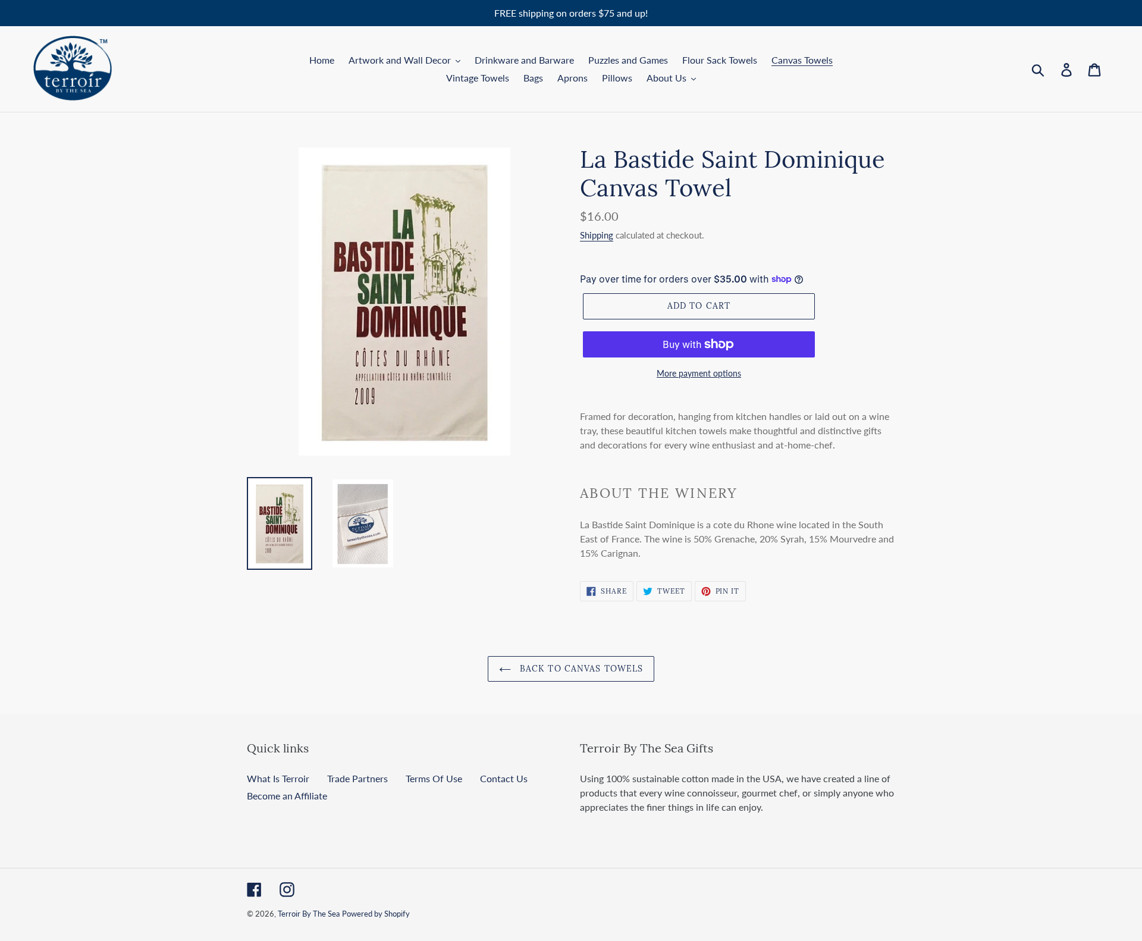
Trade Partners (357, 778)
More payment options (699, 373)
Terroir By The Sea (309, 913)
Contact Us (504, 778)
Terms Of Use (434, 778)
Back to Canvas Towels (580, 668)
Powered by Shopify (376, 913)
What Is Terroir (278, 778)
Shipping (596, 235)
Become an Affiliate (287, 795)
